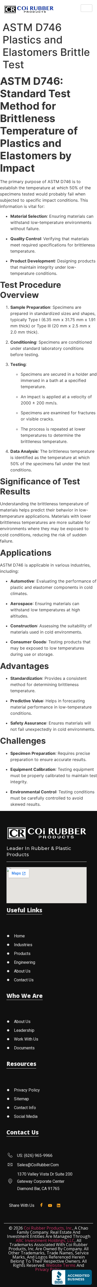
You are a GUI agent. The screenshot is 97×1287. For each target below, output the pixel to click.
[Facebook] (43, 1205)
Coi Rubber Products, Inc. (48, 1228)
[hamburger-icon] (86, 8)
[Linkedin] (60, 1205)
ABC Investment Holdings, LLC (45, 1240)
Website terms (61, 1265)
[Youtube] (51, 1205)
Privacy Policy (48, 1269)
